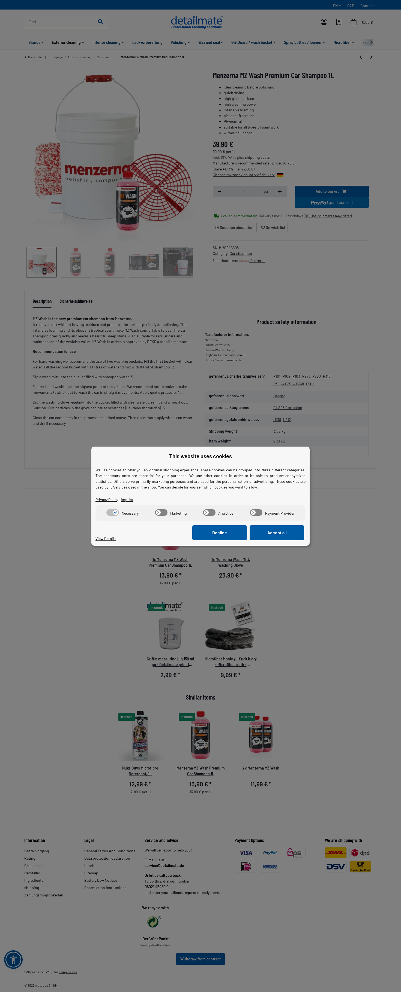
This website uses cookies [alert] (200, 456)
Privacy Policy (106, 499)
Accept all (277, 532)
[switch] (112, 512)
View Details (105, 538)
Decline (219, 532)
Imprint (127, 499)
